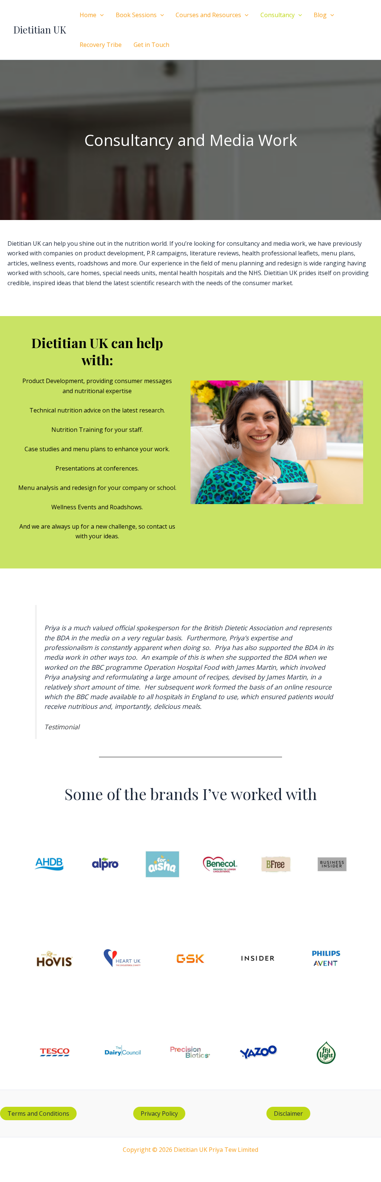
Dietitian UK (39, 29)
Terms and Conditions (38, 1113)
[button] (100, 15)
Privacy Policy (159, 1113)
